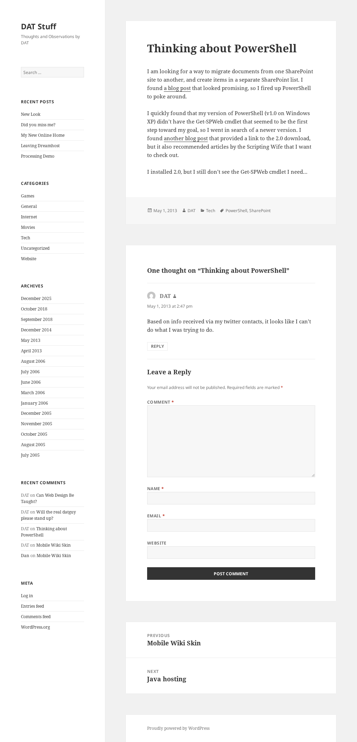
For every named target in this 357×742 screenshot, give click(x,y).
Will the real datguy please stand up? (48, 515)
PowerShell (236, 210)
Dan (25, 556)
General (29, 206)
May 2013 (30, 340)
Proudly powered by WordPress (178, 728)
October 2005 (34, 434)
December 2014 (36, 330)
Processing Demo (37, 156)
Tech (25, 238)
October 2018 (34, 309)
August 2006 (33, 361)
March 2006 (33, 393)
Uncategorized (35, 248)
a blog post (177, 87)
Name (155, 489)
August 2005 (33, 445)
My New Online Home (42, 135)
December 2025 (36, 298)
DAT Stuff (38, 26)
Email (156, 516)
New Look (30, 114)
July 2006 (30, 372)
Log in (27, 596)
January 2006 (34, 403)
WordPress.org (35, 627)
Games (27, 196)
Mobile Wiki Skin (53, 545)
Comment (160, 402)
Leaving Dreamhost (40, 146)
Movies (28, 227)
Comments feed (36, 617)
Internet (29, 217)
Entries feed (32, 606)
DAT (192, 210)
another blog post (186, 138)
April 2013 (31, 351)
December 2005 (36, 413)
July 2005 (30, 455)
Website (28, 259)
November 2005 (36, 424)
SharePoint (260, 210)
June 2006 (31, 382)
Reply (157, 346)
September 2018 (37, 319)
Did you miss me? (38, 125)
